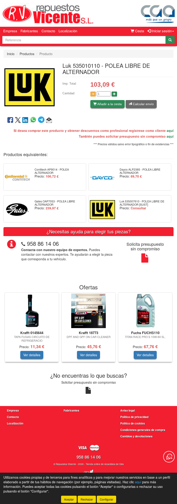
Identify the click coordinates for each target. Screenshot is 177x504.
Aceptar (69, 499)
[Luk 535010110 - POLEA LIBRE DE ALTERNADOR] (29, 86)
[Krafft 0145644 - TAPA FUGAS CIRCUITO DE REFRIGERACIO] (31, 311)
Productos (27, 53)
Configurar (106, 499)
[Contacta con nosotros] (169, 456)
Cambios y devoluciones (136, 436)
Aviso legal (127, 410)
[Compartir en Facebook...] (10, 120)
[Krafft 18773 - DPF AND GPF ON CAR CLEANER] (88, 311)
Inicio (11, 53)
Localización (68, 30)
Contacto (48, 30)
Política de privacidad (134, 417)
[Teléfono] (23, 243)
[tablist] (88, 329)
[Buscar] (170, 40)
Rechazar (87, 499)
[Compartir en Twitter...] (18, 120)
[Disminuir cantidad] (93, 94)
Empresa (10, 30)
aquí (170, 130)
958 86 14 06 (43, 243)
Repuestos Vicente (66, 464)
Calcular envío (143, 104)
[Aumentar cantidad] (114, 94)
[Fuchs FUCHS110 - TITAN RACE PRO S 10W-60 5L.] (145, 311)
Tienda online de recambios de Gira (105, 464)
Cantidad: (68, 93)
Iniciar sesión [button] (161, 30)
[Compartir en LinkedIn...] (25, 120)
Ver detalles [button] (31, 355)
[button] (49, 120)
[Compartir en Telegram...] (42, 120)
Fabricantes (29, 30)
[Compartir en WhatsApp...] (34, 120)
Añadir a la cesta (109, 104)
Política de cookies (132, 423)
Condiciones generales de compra (142, 430)
